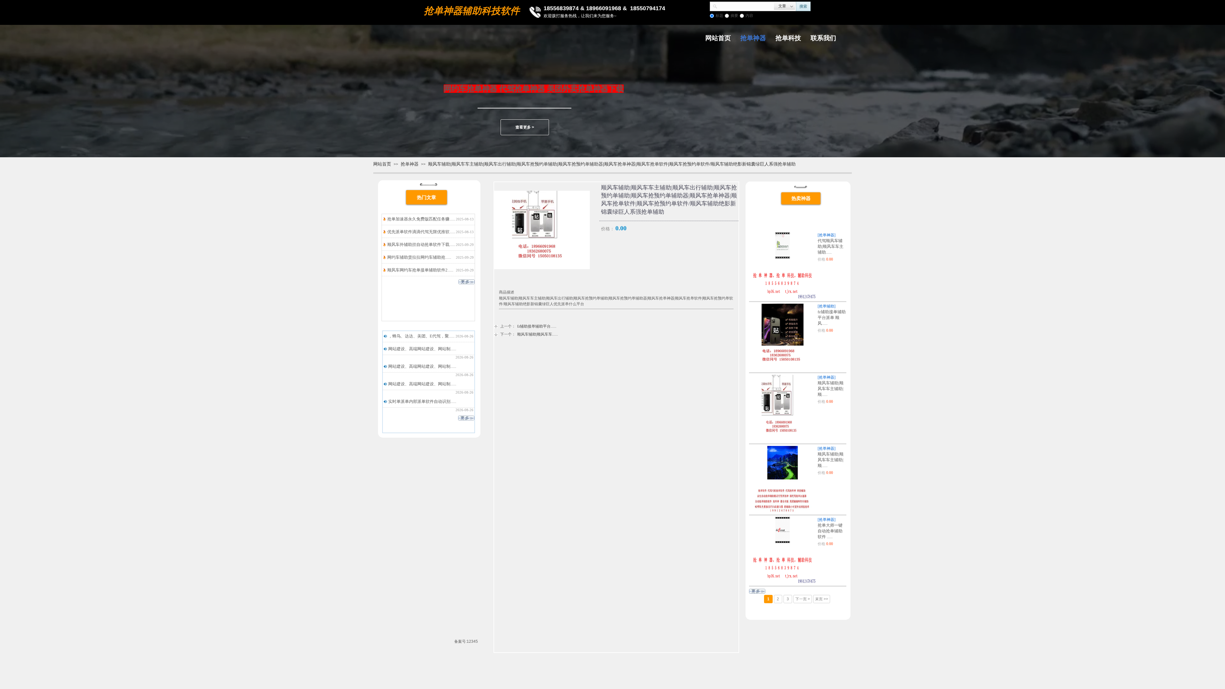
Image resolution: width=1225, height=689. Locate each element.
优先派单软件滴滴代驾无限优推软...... (421, 231)
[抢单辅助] (826, 306)
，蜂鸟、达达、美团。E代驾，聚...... (421, 336)
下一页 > (802, 599)
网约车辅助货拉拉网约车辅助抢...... (419, 257)
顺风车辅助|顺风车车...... (529, 334)
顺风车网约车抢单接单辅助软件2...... (420, 270)
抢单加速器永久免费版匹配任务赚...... (421, 219)
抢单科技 (788, 37)
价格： (607, 228)
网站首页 (718, 37)
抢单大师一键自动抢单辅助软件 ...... (830, 531)
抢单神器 (753, 37)
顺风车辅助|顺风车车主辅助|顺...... (830, 389)
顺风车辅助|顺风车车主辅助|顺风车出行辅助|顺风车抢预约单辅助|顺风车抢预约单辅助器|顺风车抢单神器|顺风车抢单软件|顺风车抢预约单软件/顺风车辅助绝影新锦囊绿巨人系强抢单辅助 (612, 164)
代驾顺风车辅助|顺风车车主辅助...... (830, 246)
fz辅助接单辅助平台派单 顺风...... (832, 317)
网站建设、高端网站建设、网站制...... (422, 348)
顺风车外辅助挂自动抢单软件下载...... (421, 244)
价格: (822, 259)
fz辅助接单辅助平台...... (528, 326)
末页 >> (821, 599)
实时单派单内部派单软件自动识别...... (422, 401)
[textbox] (746, 6)
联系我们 (823, 37)
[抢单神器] (826, 235)
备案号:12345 (466, 641)
